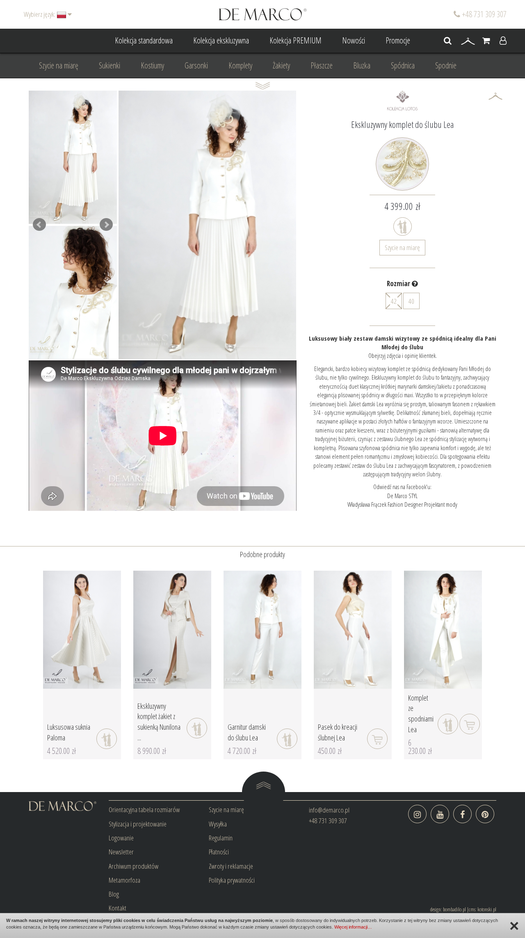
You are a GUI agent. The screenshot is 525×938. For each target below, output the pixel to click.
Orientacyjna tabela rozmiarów (144, 809)
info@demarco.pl (329, 810)
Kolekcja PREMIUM (295, 40)
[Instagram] (417, 814)
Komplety (240, 65)
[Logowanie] (503, 41)
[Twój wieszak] (468, 41)
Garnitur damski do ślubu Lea (247, 732)
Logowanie (121, 837)
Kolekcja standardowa (144, 40)
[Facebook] (462, 814)
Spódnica (403, 65)
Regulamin (221, 837)
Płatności (219, 851)
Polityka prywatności (232, 880)
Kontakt (117, 908)
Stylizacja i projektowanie (138, 824)
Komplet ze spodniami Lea (421, 713)
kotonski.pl (486, 909)
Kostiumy (152, 65)
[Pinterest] (485, 814)
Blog (114, 894)
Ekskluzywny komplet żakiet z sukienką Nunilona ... (158, 721)
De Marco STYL (402, 496)
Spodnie (446, 65)
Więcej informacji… (353, 926)
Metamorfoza (124, 880)
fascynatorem (441, 465)
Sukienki (109, 65)
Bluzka (361, 65)
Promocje (398, 40)
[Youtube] (440, 814)
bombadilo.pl (454, 909)
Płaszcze (321, 65)
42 (394, 301)
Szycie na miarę (58, 65)
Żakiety (281, 65)
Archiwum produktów (133, 866)
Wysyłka (218, 824)
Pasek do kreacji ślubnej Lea (337, 732)
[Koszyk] (486, 41)
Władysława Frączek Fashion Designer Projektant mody (402, 504)
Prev (39, 224)
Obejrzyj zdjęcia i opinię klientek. (402, 355)
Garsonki (196, 65)
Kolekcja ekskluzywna (221, 40)
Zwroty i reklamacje (231, 866)
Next (106, 224)
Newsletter (121, 851)
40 (411, 301)
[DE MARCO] (263, 13)
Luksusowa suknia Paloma (68, 732)
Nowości (353, 40)
